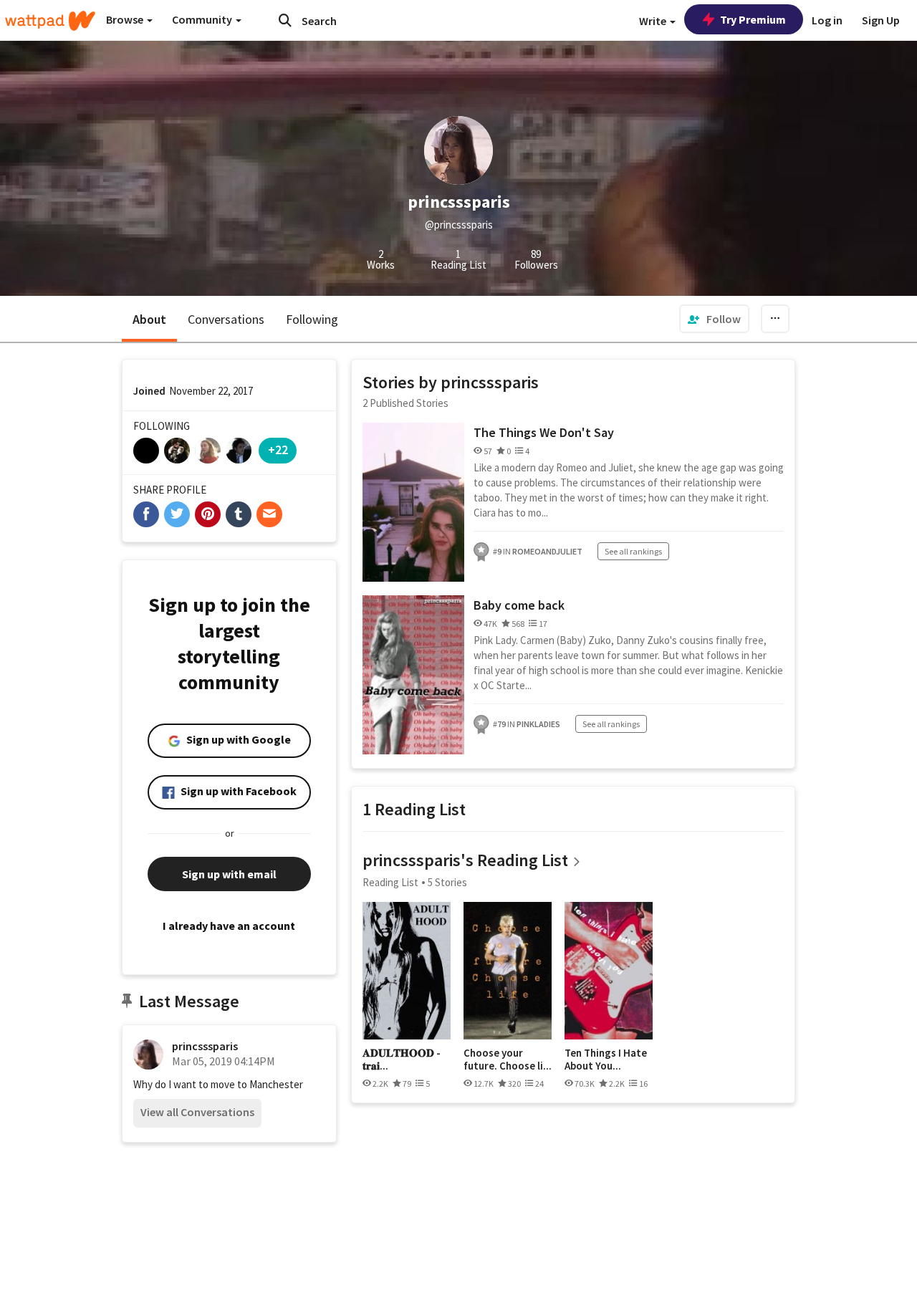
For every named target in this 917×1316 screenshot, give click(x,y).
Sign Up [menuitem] (881, 20)
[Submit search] (285, 20)
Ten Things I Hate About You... (606, 1059)
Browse (125, 19)
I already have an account (229, 925)
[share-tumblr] (238, 514)
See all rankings (633, 551)
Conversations (226, 319)
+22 (278, 449)
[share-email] (269, 514)
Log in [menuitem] (827, 20)
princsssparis (205, 1045)
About (149, 319)
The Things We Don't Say (544, 432)
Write (653, 21)
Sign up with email (229, 874)
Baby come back (519, 605)
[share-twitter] (177, 514)
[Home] (50, 20)
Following (312, 319)
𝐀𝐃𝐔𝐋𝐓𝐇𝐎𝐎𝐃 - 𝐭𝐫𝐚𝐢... (402, 1059)
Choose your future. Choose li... (508, 1059)
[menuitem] (714, 318)
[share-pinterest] (208, 514)
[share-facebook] (146, 514)
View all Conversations (197, 1112)
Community (203, 19)
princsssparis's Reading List (465, 860)
